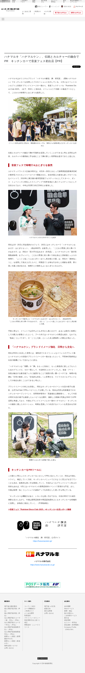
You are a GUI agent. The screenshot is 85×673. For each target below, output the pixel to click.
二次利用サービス (24, 1)
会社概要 (67, 606)
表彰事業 (67, 620)
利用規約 (27, 615)
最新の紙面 (67, 6)
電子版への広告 (49, 606)
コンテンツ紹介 (29, 606)
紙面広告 (47, 608)
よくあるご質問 (26, 13)
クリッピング (55, 6)
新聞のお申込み (76, 12)
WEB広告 (13, 1)
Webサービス (69, 608)
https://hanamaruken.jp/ (42, 541)
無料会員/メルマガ (10, 646)
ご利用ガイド (37, 13)
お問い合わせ (9, 648)
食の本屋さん (44, 1)
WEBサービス (5, 1)
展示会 (64, 1)
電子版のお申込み (61, 12)
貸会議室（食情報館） (72, 625)
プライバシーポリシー (32, 618)
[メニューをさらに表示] (3, 19)
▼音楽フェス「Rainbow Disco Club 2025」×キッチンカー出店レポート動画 (39, 509)
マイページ (43, 658)
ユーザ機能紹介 (29, 608)
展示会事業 (48, 611)
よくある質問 (29, 613)
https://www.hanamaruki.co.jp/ (42, 565)
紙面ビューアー (43, 6)
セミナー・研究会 (54, 1)
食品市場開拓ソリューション (76, 1)
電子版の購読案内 (10, 606)
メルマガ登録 (47, 13)
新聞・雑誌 (34, 1)
